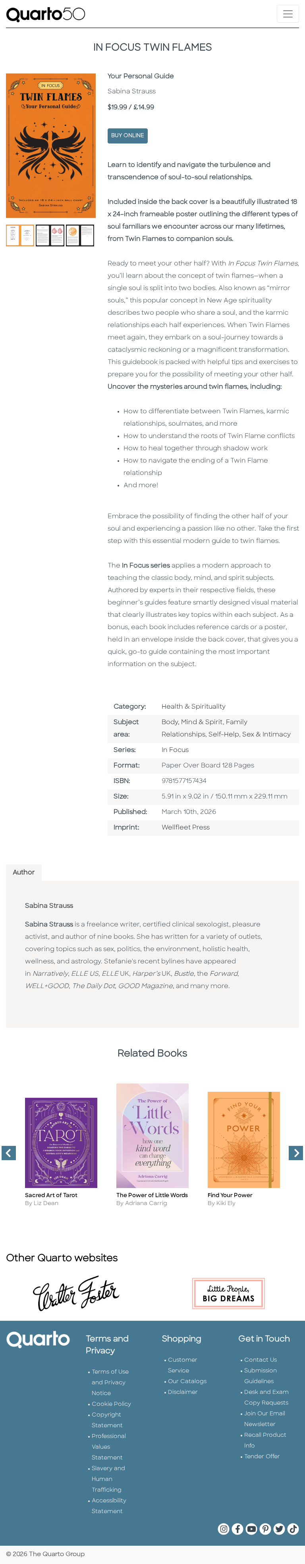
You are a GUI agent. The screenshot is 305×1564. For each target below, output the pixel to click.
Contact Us (260, 1360)
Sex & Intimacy (266, 735)
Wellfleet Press (186, 828)
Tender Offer (262, 1457)
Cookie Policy (111, 1404)
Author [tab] (24, 873)
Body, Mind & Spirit (192, 722)
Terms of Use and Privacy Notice (110, 1383)
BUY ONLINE (127, 135)
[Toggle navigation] (288, 14)
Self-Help (223, 735)
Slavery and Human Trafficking (108, 1479)
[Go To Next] (293, 1156)
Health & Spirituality (194, 707)
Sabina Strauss (49, 906)
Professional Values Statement (109, 1447)
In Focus (175, 750)
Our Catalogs (187, 1382)
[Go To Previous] (6, 1156)
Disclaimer (183, 1392)
